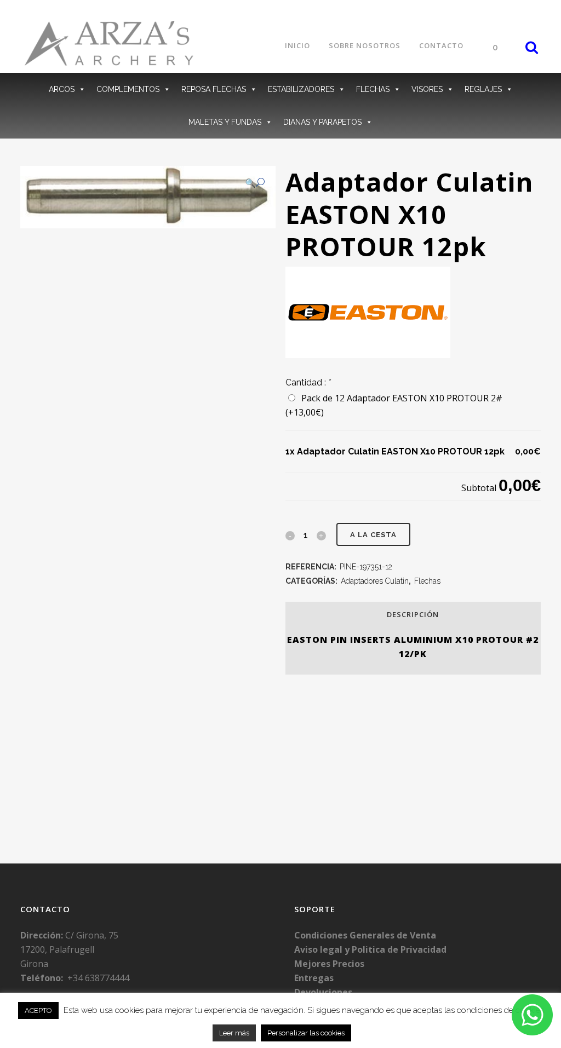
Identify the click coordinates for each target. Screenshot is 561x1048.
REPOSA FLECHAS (213, 89)
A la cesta (373, 535)
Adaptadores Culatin (375, 581)
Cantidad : (308, 382)
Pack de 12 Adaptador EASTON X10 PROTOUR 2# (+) (393, 405)
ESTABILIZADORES (301, 89)
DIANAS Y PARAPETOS (322, 122)
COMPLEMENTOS (127, 89)
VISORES (427, 89)
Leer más (234, 1033)
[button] (255, 183)
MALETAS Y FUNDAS (224, 122)
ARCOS (62, 89)
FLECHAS (373, 89)
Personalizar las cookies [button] (306, 1033)
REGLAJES (483, 89)
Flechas (427, 581)
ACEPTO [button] (38, 1010)
